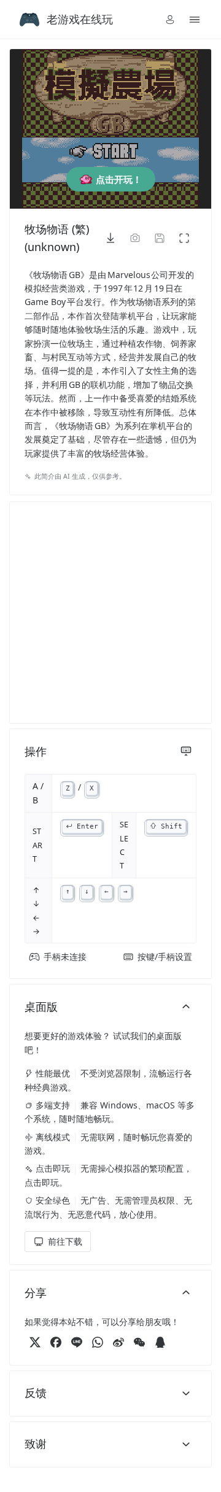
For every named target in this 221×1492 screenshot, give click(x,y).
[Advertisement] (110, 612)
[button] (170, 19)
